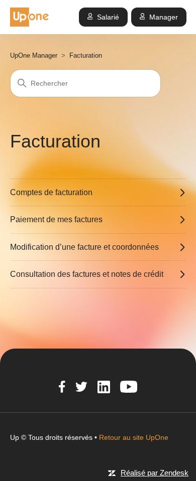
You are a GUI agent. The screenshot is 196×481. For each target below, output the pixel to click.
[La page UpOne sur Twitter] (81, 388)
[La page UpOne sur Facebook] (62, 388)
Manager (163, 17)
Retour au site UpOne (133, 437)
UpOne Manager (33, 55)
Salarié (108, 17)
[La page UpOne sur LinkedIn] (103, 388)
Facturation (85, 55)
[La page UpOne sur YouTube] (129, 388)
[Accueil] (29, 17)
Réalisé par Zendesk (154, 472)
